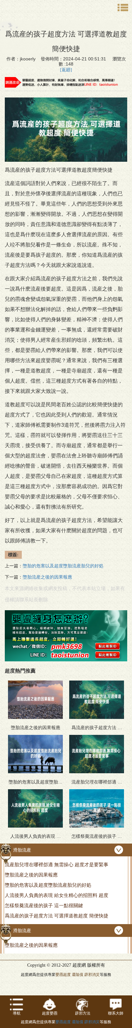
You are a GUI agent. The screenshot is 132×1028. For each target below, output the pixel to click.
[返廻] (66, 69)
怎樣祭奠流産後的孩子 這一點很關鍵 (44, 905)
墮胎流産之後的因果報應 (47, 577)
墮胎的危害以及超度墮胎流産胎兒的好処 (63, 566)
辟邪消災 (92, 974)
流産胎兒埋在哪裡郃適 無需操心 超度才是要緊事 (56, 864)
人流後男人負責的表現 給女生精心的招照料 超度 (56, 895)
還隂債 (77, 974)
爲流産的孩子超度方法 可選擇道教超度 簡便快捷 (56, 915)
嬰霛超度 (63, 974)
